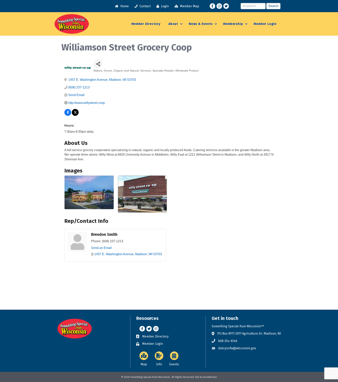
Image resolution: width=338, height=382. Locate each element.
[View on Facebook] (67, 114)
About (173, 24)
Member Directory (145, 24)
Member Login (265, 24)
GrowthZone (210, 377)
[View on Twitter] (75, 114)
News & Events (200, 24)
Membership (233, 24)
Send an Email (101, 248)
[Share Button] (98, 63)
